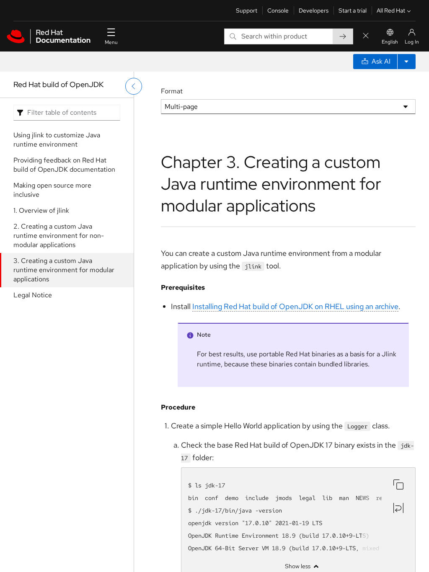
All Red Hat (391, 10)
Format (172, 91)
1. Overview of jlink (41, 210)
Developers (313, 10)
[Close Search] (366, 36)
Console (278, 10)
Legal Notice (32, 295)
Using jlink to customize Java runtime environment (56, 140)
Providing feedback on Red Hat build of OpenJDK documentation (64, 165)
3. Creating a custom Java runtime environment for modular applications (63, 269)
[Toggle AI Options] (406, 61)
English (390, 42)
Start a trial (353, 10)
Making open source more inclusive (52, 190)
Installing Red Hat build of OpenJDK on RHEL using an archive (295, 306)
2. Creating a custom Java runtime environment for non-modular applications (58, 235)
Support (246, 10)
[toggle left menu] (133, 86)
